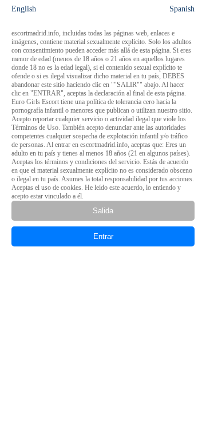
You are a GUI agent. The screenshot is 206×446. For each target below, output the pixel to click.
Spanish (182, 9)
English (23, 9)
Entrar (103, 236)
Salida (103, 210)
